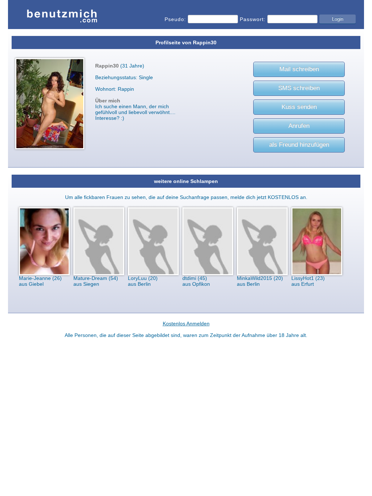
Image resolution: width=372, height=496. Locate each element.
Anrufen (299, 125)
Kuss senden (299, 106)
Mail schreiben (299, 69)
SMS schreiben (299, 88)
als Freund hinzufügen (299, 144)
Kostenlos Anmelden (186, 323)
